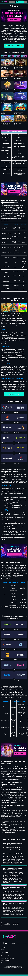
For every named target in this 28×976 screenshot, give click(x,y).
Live (10, 56)
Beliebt (3, 56)
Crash (16, 56)
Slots (23, 56)
